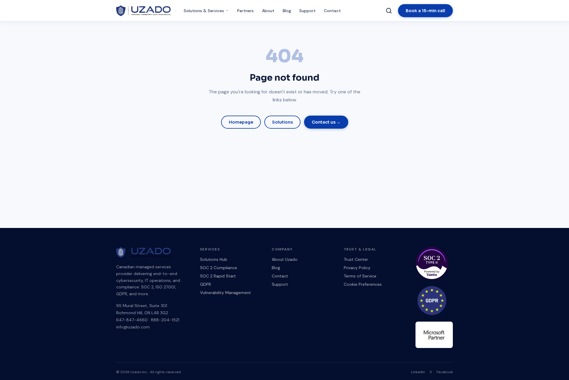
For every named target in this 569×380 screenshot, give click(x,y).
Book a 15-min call (425, 10)
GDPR (205, 284)
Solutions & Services (204, 10)
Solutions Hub (213, 259)
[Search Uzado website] (388, 10)
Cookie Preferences (363, 284)
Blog (287, 10)
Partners (245, 10)
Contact (332, 10)
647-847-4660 (132, 319)
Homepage (241, 122)
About (268, 10)
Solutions (282, 122)
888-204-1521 (165, 319)
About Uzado (285, 259)
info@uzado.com (133, 327)
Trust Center (356, 259)
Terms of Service (360, 276)
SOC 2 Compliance (218, 267)
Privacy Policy (357, 267)
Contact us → (326, 122)
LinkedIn (418, 372)
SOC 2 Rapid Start (218, 276)
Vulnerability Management (225, 292)
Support (307, 10)
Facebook (445, 372)
